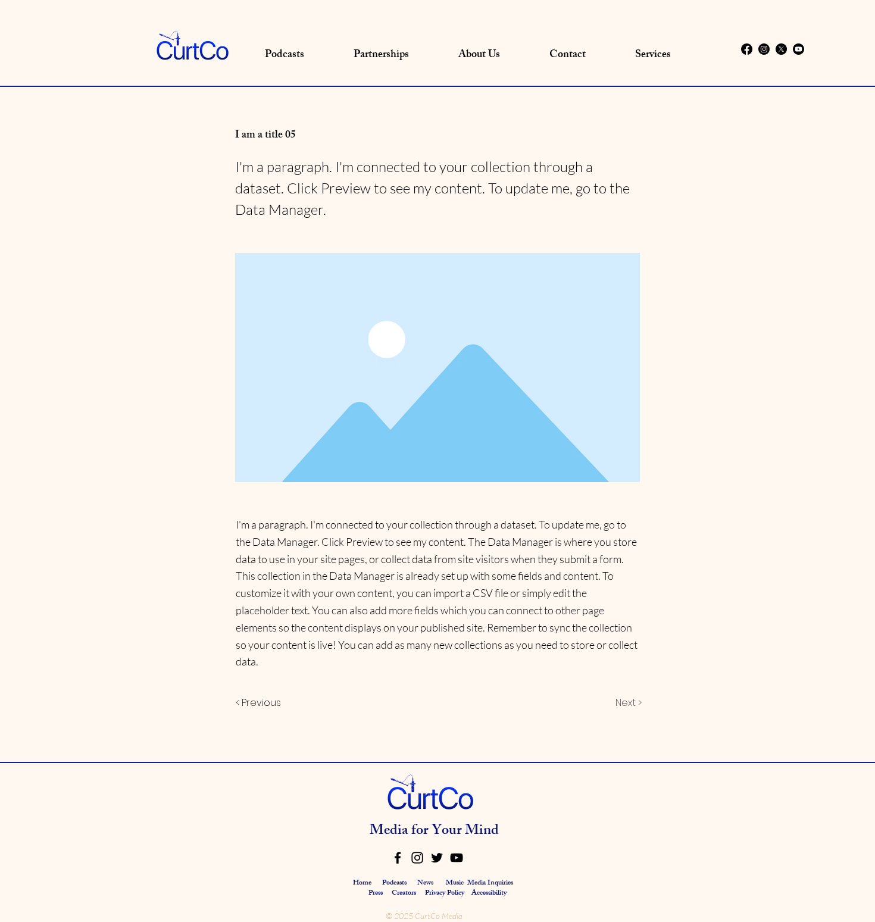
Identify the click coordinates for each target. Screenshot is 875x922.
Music (455, 883)
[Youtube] (798, 49)
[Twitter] (437, 857)
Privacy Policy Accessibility (466, 893)
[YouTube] (456, 857)
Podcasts (394, 883)
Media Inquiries (490, 883)
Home (362, 883)
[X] (781, 49)
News (425, 883)
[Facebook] (746, 49)
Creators (404, 893)
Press (376, 893)
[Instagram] (764, 49)
